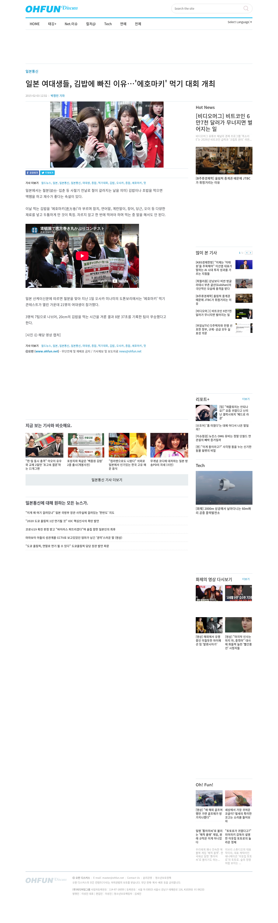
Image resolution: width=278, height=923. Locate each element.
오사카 (120, 183)
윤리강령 (148, 877)
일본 (55, 183)
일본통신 (32, 71)
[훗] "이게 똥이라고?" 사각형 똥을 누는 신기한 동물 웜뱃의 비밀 (224, 449)
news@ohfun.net (130, 351)
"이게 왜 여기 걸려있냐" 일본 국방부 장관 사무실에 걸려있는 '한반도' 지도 (70, 513)
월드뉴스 (46, 183)
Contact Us (134, 877)
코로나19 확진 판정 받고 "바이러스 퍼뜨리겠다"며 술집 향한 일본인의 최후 (71, 529)
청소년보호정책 (163, 877)
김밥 (112, 183)
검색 (247, 8)
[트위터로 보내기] (47, 173)
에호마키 (137, 183)
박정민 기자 (58, 96)
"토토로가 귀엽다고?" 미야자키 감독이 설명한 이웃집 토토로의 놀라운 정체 (238, 836)
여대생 (86, 183)
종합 (94, 183)
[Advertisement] (139, 50)
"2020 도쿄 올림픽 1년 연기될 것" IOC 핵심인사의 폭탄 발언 (62, 521)
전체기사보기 (244, 881)
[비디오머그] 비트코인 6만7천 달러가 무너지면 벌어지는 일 (224, 122)
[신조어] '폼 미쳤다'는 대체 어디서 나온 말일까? (222, 427)
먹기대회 (103, 183)
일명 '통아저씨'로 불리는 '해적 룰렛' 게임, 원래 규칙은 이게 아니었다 (209, 836)
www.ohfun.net (47, 351)
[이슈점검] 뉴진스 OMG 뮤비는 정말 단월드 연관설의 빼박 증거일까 (223, 438)
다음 (250, 253)
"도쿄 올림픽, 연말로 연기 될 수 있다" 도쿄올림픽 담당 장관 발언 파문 (67, 546)
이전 (247, 253)
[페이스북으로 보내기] (32, 173)
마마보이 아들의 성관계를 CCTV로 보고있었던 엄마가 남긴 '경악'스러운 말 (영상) (74, 538)
